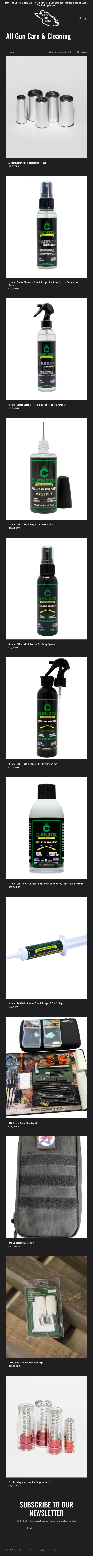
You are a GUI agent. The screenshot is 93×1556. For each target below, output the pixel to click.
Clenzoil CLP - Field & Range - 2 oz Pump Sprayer (31, 644)
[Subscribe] (65, 1528)
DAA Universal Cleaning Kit (21, 1242)
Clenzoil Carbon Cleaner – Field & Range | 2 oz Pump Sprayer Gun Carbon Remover (43, 283)
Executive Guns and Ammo (21, 1550)
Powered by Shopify (37, 1550)
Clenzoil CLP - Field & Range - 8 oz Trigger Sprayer (32, 763)
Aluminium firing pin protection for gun (27, 162)
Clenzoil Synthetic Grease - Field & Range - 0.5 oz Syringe (36, 1003)
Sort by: (49, 52)
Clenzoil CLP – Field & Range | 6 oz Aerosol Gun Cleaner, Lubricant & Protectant (46, 883)
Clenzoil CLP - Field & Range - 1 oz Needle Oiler (30, 524)
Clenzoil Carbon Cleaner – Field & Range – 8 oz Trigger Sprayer (38, 404)
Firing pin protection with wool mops (25, 1362)
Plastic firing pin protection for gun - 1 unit (29, 1482)
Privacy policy (51, 1550)
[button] (5, 18)
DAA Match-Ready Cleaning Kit (23, 1123)
